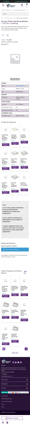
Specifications (15, 78)
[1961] (3, 422)
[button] (3, 5)
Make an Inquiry (6, 144)
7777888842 (6, 1)
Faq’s (3, 404)
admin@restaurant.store (21, 1)
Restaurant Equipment (19, 10)
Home (2, 18)
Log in (22, 6)
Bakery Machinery (6, 10)
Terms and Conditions (7, 401)
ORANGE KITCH (20, 86)
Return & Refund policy (7, 398)
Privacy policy (5, 396)
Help (3, 407)
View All (25, 272)
